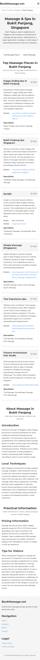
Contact (5, 631)
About (4, 628)
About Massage (29, 55)
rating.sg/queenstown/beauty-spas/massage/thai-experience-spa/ (23, 328)
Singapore (18, 10)
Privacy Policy (7, 643)
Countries (10, 10)
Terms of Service (8, 647)
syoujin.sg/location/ (19, 224)
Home (4, 10)
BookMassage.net (12, 3)
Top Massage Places (11, 55)
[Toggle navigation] (38, 4)
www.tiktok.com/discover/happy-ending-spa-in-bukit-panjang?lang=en (24, 116)
